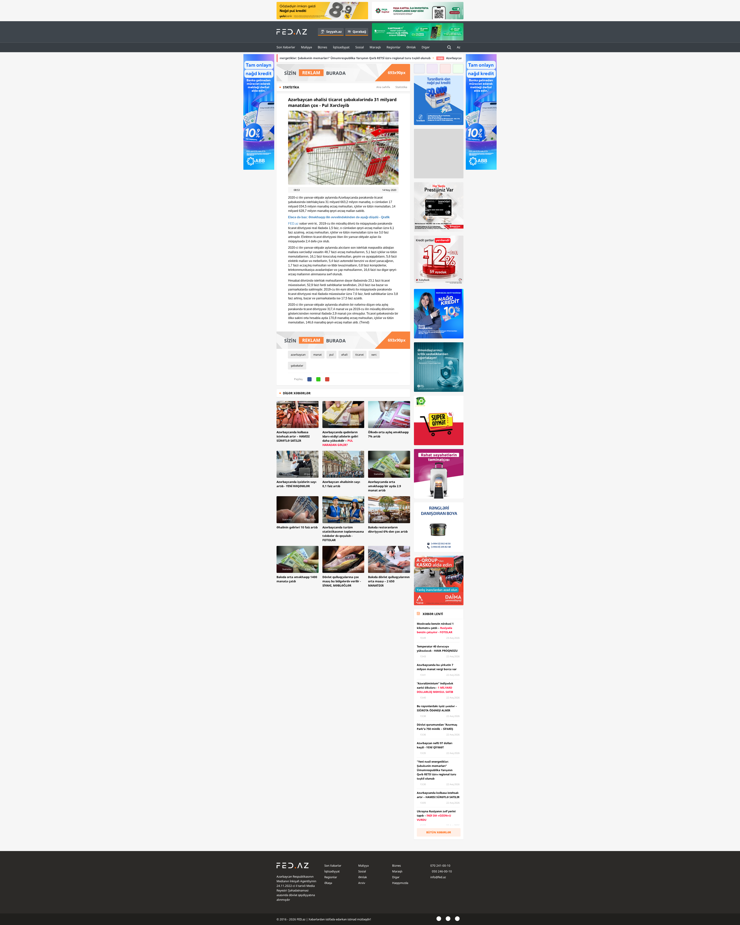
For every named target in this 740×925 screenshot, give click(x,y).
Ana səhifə (383, 87)
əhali (344, 354)
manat (317, 354)
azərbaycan (298, 354)
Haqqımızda (400, 883)
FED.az (293, 223)
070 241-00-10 (440, 865)
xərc (374, 354)
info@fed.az (438, 877)
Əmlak (411, 47)
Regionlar (394, 47)
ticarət (359, 354)
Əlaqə (328, 883)
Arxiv (361, 883)
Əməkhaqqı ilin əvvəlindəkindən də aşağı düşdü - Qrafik (339, 217)
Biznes (322, 47)
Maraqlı (375, 47)
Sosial (359, 47)
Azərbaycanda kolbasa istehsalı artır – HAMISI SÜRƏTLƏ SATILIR (406, 58)
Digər (426, 47)
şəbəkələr (297, 365)
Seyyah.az (334, 31)
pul (331, 354)
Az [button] (459, 47)
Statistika (401, 87)
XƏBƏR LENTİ (433, 614)
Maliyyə (306, 47)
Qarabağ (359, 31)
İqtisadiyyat (341, 47)
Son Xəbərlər (286, 47)
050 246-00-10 (441, 871)
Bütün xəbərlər (438, 832)
